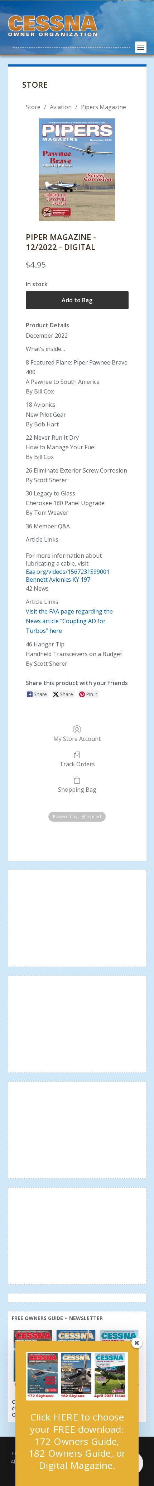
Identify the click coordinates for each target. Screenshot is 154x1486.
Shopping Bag (77, 789)
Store (33, 107)
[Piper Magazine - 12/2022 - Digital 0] (77, 169)
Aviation (61, 107)
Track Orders (77, 764)
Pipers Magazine (103, 107)
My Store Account (77, 738)
